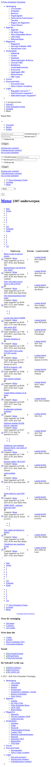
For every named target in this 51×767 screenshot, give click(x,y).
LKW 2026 (15, 37)
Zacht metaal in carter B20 (14, 493)
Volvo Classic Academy (21, 86)
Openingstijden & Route (22, 60)
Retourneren (17, 74)
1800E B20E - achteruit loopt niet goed (13, 506)
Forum (9, 79)
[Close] (2, 121)
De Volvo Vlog (17, 32)
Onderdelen (11, 51)
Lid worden (16, 9)
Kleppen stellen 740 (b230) (14, 462)
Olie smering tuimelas (12, 379)
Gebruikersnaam (30, 134)
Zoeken (9, 129)
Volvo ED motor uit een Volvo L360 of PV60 (13, 283)
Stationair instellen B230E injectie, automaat (14, 424)
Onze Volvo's (17, 25)
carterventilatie (9, 473)
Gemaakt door (22, 614)
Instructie (15, 70)
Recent (8, 127)
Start (8, 209)
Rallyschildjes (17, 39)
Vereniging (11, 6)
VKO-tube (15, 77)
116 (7, 227)
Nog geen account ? (20, 91)
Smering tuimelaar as (12, 339)
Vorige (8, 211)
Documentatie (12, 81)
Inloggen (5, 144)
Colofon (9, 640)
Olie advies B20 (10, 327)
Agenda (9, 27)
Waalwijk (15, 58)
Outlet (14, 56)
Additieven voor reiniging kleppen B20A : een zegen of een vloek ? (15, 447)
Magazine (10, 41)
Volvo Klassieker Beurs (21, 34)
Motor (6, 201)
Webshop (15, 53)
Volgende (9, 229)
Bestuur (14, 13)
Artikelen (15, 11)
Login (8, 88)
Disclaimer (10, 623)
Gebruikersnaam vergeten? (23, 95)
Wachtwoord (29, 136)
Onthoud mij (9, 139)
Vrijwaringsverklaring (14, 644)
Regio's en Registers (20, 23)
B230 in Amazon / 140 (13, 367)
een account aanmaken (10, 152)
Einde (8, 231)
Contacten (10, 626)
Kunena (31, 614)
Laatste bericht (40, 257)
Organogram (17, 16)
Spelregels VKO (18, 72)
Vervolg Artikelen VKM (21, 46)
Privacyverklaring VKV (15, 642)
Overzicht (10, 125)
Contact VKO (17, 63)
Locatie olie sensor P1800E (14, 318)
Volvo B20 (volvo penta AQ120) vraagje (13, 352)
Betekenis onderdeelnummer (19, 66)
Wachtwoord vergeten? (22, 93)
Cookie (9, 637)
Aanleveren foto (18, 48)
